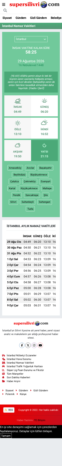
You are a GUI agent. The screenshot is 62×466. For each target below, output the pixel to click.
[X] (28, 345)
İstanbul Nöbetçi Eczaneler (21, 355)
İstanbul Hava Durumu (19, 359)
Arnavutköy (15, 167)
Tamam (6, 435)
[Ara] (5, 10)
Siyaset (7, 17)
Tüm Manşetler (15, 373)
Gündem (21, 17)
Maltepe (47, 188)
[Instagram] (34, 345)
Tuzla (30, 208)
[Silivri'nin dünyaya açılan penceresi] (35, 4)
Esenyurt (45, 181)
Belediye (56, 17)
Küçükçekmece (29, 188)
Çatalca (14, 181)
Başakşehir (45, 167)
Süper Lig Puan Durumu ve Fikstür (25, 370)
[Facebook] (22, 345)
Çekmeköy (30, 181)
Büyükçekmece (38, 174)
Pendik (16, 195)
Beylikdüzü (19, 174)
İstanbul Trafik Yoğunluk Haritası (25, 366)
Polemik (10, 394)
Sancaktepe (31, 195)
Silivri (13, 201)
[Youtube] (40, 345)
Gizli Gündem (38, 17)
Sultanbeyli (28, 201)
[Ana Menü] (3, 4)
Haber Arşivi (13, 381)
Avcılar (30, 167)
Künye (23, 394)
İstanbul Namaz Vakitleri (20, 362)
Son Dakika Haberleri (18, 377)
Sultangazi (44, 201)
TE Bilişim (39, 420)
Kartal (12, 188)
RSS (10, 409)
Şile (46, 195)
